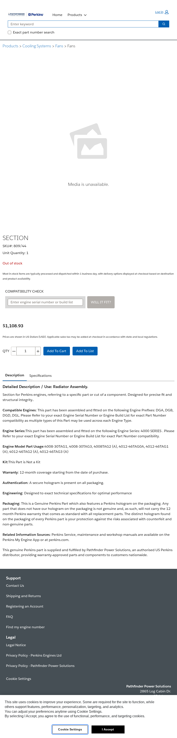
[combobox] (81, 24)
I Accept (108, 729)
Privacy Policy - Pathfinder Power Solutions (40, 665)
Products (75, 15)
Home (57, 15)
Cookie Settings (70, 729)
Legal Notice (16, 645)
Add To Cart (56, 351)
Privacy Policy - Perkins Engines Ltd (34, 655)
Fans (59, 45)
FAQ (9, 616)
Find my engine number (25, 627)
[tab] (15, 375)
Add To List (85, 351)
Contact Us (15, 585)
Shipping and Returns (23, 596)
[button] (162, 12)
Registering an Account (24, 606)
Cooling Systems (36, 45)
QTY (6, 351)
